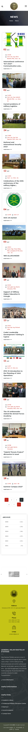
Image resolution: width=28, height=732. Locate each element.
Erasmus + (5, 707)
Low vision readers (8, 727)
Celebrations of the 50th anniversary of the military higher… (14, 183)
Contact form (6, 713)
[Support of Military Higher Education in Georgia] (14, 270)
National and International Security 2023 (12, 144)
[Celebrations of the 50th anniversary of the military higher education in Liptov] (14, 161)
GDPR (11, 729)
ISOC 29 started (10, 218)
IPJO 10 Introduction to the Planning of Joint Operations (13, 373)
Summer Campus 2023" (13, 487)
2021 (14, 546)
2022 (14, 541)
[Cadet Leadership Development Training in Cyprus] (14, 311)
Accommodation (7, 710)
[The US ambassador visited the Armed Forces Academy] (14, 390)
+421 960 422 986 (14, 622)
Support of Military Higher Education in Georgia (12, 294)
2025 (14, 526)
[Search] (2, 6)
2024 (14, 531)
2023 (14, 536)
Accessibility (19, 727)
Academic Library (7, 700)
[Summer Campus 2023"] (14, 469)
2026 (14, 522)
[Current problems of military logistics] (14, 80)
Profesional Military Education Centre (14, 703)
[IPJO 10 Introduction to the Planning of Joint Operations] (14, 351)
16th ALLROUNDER (11, 256)
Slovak (17, 729)
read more (7, 68)
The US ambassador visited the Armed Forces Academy (14, 414)
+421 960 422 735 (14, 620)
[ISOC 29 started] (14, 200)
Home (11, 21)
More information (8, 680)
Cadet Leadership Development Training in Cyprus (14, 334)
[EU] (14, 574)
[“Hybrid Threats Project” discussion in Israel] (14, 430)
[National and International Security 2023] (14, 121)
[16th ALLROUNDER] (14, 232)
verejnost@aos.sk (14, 634)
